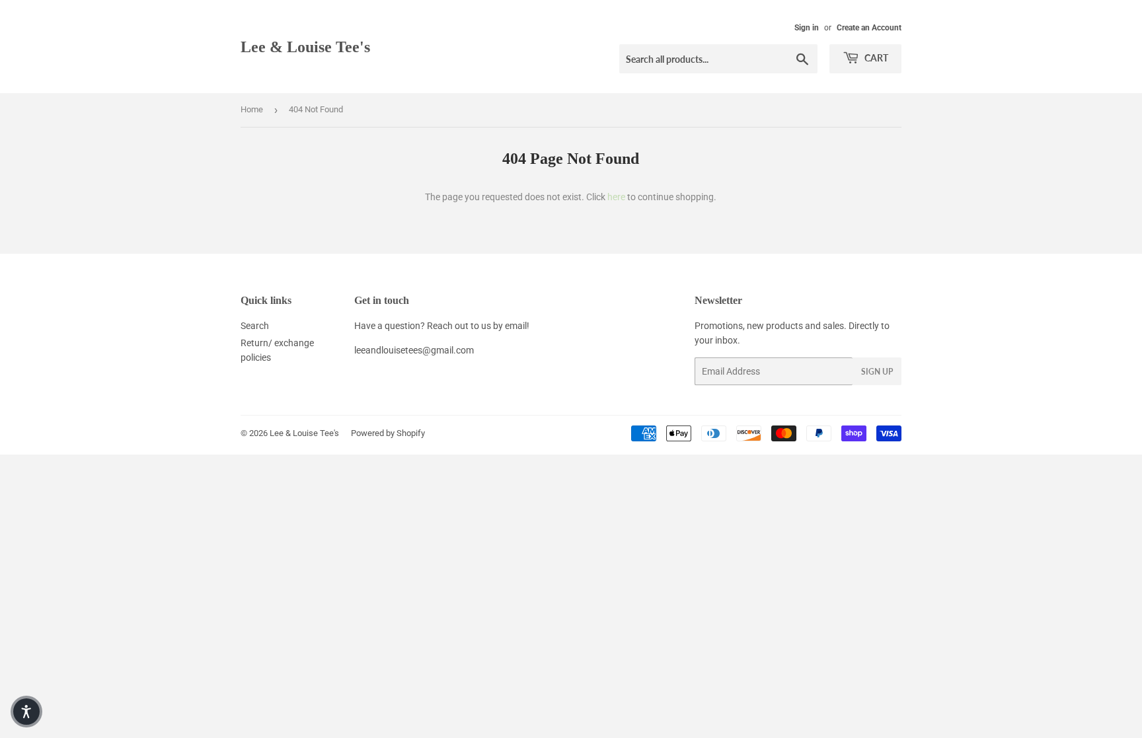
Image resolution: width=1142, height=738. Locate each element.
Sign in (806, 27)
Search (255, 325)
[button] (26, 711)
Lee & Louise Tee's (305, 46)
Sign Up (877, 372)
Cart (875, 57)
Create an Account (869, 27)
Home (252, 109)
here (616, 197)
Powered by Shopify (388, 433)
